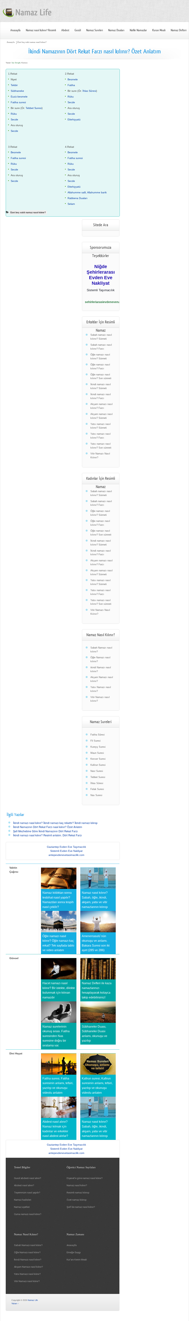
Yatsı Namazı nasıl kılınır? (27, 1274)
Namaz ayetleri (22, 1207)
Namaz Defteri (178, 30)
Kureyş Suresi (98, 746)
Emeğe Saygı (74, 1252)
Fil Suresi (95, 740)
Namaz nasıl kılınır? (77, 1185)
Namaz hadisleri (22, 1199)
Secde (14, 119)
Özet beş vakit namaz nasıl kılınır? (32, 42)
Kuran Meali (158, 30)
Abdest (65, 30)
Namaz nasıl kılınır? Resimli (41, 30)
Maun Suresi (97, 753)
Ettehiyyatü (74, 119)
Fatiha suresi (18, 102)
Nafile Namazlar (138, 30)
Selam (71, 203)
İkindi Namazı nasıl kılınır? (27, 1259)
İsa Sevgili (16, 63)
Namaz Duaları (116, 30)
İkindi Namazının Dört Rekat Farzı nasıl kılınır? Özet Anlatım (47, 827)
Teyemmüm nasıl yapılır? (27, 1192)
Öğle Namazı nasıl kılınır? (27, 1252)
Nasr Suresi (96, 771)
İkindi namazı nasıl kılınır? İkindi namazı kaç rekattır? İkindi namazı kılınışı (55, 823)
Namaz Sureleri (94, 30)
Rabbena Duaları (77, 198)
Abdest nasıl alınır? (24, 1185)
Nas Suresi (96, 795)
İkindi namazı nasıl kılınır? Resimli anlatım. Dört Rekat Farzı (47, 835)
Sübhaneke (17, 90)
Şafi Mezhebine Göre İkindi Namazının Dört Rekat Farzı (45, 831)
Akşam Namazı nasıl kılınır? (28, 1266)
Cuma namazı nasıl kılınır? (27, 1214)
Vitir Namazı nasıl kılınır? (27, 1281)
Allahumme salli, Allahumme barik (87, 192)
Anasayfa (15, 30)
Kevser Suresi (98, 758)
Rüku (14, 113)
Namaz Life (33, 1300)
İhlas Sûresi (89, 90)
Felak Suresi (97, 789)
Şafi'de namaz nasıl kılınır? (81, 1207)
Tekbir (14, 85)
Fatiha (71, 85)
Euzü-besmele (19, 96)
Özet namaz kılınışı (77, 1199)
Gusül (78, 30)
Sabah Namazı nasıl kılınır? (28, 1245)
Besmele (73, 79)
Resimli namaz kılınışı (78, 1192)
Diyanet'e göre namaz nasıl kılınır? (85, 1178)
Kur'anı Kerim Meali (77, 1259)
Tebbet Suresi (34, 108)
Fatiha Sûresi (97, 734)
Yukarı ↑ (15, 1303)
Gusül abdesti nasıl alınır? (27, 1178)
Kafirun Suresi (98, 765)
